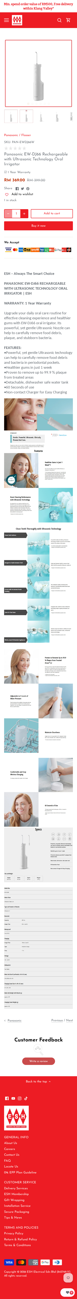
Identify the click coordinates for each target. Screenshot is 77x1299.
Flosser (26, 135)
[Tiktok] (26, 1098)
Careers (9, 1149)
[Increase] (24, 213)
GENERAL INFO (16, 1137)
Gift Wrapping (14, 1200)
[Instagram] (19, 1098)
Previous (57, 1020)
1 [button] (28, 104)
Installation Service (17, 1206)
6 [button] (49, 104)
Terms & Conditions (17, 1245)
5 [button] (45, 104)
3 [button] (36, 104)
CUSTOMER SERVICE (20, 1182)
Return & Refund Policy (20, 1239)
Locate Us (11, 1166)
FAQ (7, 1161)
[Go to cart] (68, 20)
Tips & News (13, 1217)
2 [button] (32, 104)
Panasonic (11, 135)
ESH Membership (16, 1194)
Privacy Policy (13, 1233)
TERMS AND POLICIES (21, 1227)
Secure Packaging (16, 1212)
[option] (38, 73)
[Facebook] (7, 1098)
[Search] (59, 20)
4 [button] (41, 104)
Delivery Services (16, 1188)
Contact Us (11, 1155)
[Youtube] (13, 1098)
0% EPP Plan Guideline (20, 1172)
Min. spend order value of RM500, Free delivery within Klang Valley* (38, 6)
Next (69, 1020)
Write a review (38, 1061)
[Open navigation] (6, 20)
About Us (10, 1143)
